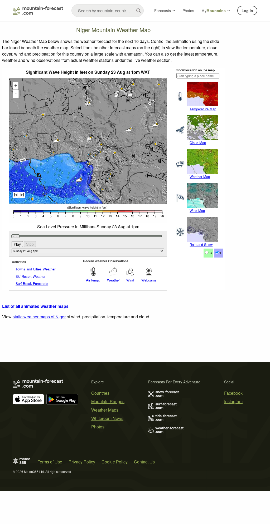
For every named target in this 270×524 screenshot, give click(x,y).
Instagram (233, 401)
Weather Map (200, 176)
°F (220, 252)
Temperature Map (203, 108)
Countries (100, 393)
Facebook (233, 393)
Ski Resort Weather (30, 276)
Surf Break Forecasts (32, 283)
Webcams (149, 280)
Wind (130, 280)
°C (210, 252)
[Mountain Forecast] (38, 10)
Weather (113, 280)
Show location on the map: (196, 70)
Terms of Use (50, 462)
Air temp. (93, 280)
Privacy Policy (82, 462)
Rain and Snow (201, 244)
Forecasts (162, 10)
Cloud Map (198, 142)
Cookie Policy (115, 462)
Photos (188, 10)
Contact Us (144, 462)
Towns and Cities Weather (35, 268)
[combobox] (107, 10)
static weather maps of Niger (39, 317)
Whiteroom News (107, 418)
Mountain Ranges (107, 401)
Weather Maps (104, 410)
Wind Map (197, 210)
